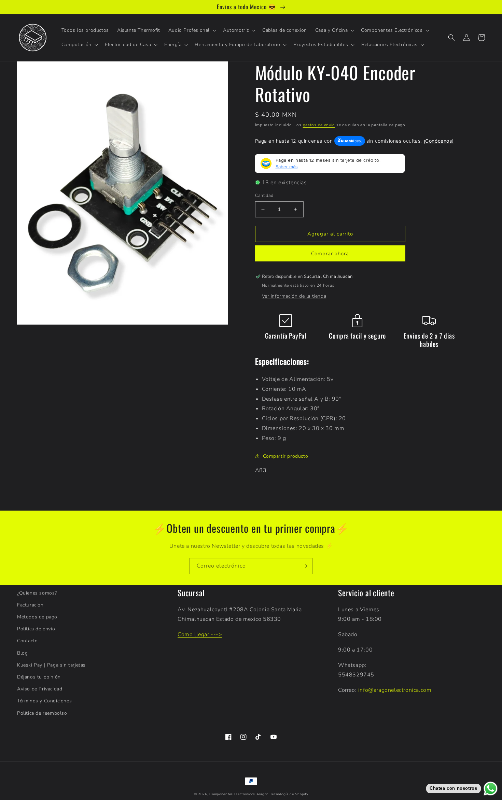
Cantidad (264, 195)
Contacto (27, 641)
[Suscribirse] (304, 566)
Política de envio (36, 629)
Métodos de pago (37, 617)
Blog (22, 653)
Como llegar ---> (200, 634)
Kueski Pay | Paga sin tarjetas (51, 665)
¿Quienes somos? (37, 593)
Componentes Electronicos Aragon (239, 794)
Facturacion (30, 605)
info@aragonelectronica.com (395, 690)
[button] (191, 30)
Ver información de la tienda (294, 296)
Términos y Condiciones (44, 701)
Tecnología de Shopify (289, 794)
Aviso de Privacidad (39, 689)
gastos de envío (319, 125)
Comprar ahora (330, 253)
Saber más (287, 166)
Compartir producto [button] (285, 456)
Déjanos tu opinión (39, 677)
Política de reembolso (42, 713)
